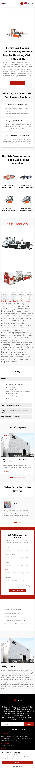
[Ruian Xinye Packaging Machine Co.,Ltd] (3, 3)
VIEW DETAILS (8, 176)
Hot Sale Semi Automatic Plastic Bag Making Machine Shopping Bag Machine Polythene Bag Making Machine (26, 209)
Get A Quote (17, 83)
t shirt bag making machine (12, 609)
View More (6, 471)
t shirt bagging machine (11, 613)
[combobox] (9, 572)
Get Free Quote (17, 590)
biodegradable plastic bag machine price (16, 624)
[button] (11, 477)
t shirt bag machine (10, 616)
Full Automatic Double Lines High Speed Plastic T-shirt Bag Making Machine (8, 187)
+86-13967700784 (7, 746)
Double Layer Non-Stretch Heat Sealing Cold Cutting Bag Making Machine (8, 209)
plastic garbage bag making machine (15, 620)
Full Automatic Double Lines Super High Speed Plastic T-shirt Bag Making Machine (26, 187)
